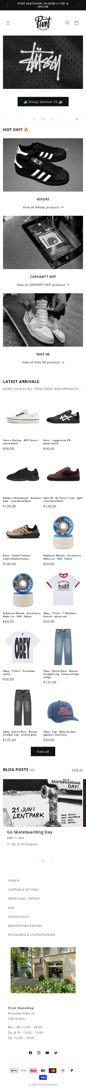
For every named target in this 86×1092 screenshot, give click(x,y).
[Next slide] (51, 118)
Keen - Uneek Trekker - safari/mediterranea (17, 557)
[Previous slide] (34, 118)
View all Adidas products (41, 207)
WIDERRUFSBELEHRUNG (25, 926)
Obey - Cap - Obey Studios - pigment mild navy (60, 733)
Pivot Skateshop (47, 1084)
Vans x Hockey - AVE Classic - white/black (21, 442)
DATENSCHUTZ (18, 917)
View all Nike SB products (41, 362)
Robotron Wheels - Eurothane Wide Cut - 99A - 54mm (62, 557)
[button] (8, 23)
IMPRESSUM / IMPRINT (24, 898)
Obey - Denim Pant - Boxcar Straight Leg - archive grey (20, 733)
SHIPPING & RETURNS (23, 889)
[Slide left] (34, 860)
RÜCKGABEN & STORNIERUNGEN (31, 935)
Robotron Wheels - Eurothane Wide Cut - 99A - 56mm (21, 615)
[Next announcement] (78, 5)
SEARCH (13, 880)
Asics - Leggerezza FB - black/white (57, 442)
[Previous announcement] (7, 5)
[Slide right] (51, 860)
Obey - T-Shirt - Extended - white (19, 672)
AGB (11, 908)
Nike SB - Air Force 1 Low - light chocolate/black (63, 499)
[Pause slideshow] (78, 118)
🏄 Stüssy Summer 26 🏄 (43, 101)
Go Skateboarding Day (30, 832)
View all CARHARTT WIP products (41, 285)
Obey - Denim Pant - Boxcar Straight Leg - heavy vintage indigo (61, 674)
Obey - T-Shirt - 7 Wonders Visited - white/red (59, 615)
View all (43, 752)
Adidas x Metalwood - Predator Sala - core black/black (22, 499)
